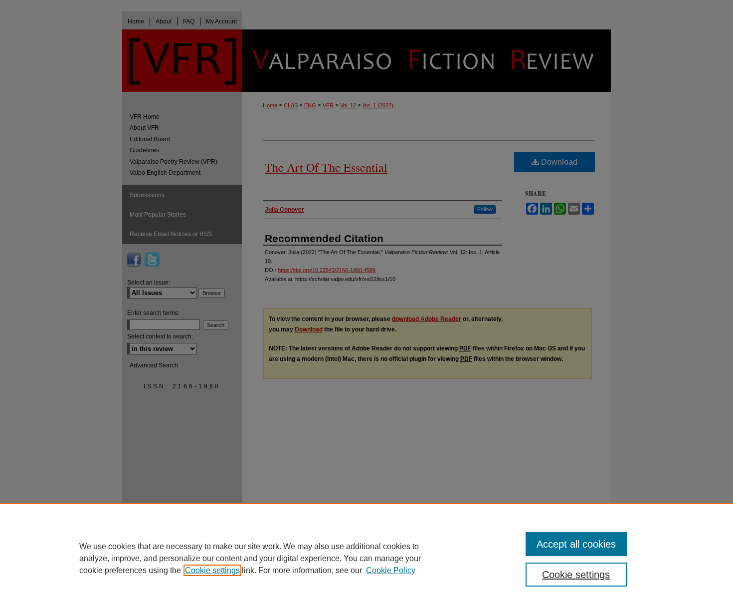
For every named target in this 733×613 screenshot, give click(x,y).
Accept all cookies (576, 544)
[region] (366, 558)
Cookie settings (212, 570)
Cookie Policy (390, 570)
